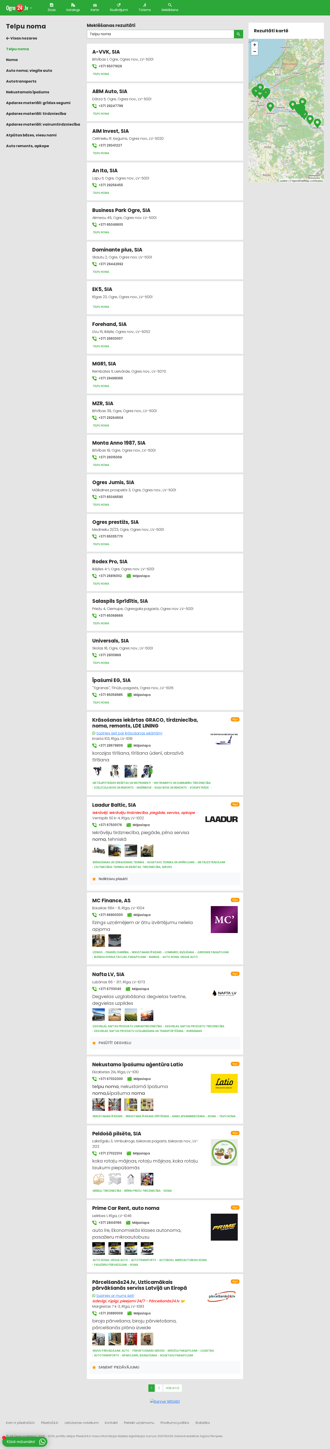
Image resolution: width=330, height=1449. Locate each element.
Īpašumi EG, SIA (111, 680)
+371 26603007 (110, 338)
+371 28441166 (110, 1222)
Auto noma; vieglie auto (29, 70)
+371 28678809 (110, 745)
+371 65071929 (110, 66)
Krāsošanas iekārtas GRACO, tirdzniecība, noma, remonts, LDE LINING (145, 723)
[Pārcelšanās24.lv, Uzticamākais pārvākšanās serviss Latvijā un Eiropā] (98, 1339)
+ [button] (254, 45)
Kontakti (111, 1423)
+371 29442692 (110, 264)
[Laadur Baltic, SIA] (98, 850)
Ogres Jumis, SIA (113, 482)
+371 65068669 (110, 615)
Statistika (202, 1423)
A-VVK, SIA (106, 51)
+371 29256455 (110, 185)
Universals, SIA (110, 640)
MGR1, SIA (104, 363)
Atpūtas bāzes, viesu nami (31, 135)
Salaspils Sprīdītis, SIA (120, 601)
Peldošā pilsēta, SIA (116, 1133)
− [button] (254, 51)
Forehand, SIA (109, 324)
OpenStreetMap (300, 180)
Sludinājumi (119, 10)
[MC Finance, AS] (98, 940)
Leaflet (283, 180)
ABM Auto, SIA (109, 91)
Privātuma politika (175, 1423)
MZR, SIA (102, 403)
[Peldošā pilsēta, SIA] (98, 1179)
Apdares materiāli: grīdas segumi (38, 102)
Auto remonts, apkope (27, 146)
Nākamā (172, 1388)
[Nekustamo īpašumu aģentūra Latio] (98, 1104)
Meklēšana (170, 10)
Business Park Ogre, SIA (121, 210)
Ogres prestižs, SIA (115, 522)
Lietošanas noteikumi (82, 1423)
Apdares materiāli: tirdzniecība (36, 113)
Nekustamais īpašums (27, 92)
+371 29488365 (110, 378)
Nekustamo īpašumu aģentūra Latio (137, 1064)
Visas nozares (23, 38)
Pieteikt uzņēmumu (139, 1423)
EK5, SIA (102, 289)
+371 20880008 (110, 1313)
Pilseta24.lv (49, 1423)
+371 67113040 (109, 989)
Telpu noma (17, 49)
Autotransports (21, 81)
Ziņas (52, 10)
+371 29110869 (109, 655)
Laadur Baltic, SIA (114, 805)
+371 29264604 (110, 417)
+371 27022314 (110, 1153)
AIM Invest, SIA (110, 131)
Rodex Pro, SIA (110, 561)
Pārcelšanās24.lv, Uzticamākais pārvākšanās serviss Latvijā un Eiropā (139, 1285)
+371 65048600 (110, 224)
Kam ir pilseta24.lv (20, 1423)
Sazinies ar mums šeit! (115, 1295)
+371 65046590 (110, 497)
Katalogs (73, 10)
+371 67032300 (110, 1079)
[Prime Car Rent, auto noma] (98, 1248)
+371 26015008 (110, 457)
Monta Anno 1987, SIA (118, 442)
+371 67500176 (110, 825)
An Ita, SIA (105, 170)
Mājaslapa (141, 576)
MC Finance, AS (111, 900)
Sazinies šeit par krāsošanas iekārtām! (129, 733)
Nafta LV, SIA (108, 974)
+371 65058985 (110, 695)
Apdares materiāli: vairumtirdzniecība (43, 124)
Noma (12, 59)
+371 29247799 (110, 106)
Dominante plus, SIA (117, 249)
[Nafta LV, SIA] (98, 1014)
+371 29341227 (110, 145)
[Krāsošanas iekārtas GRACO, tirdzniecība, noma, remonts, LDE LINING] (98, 771)
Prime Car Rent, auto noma (125, 1208)
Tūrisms (145, 10)
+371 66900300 (110, 915)
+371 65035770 (110, 536)
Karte (95, 10)
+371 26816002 (110, 576)
